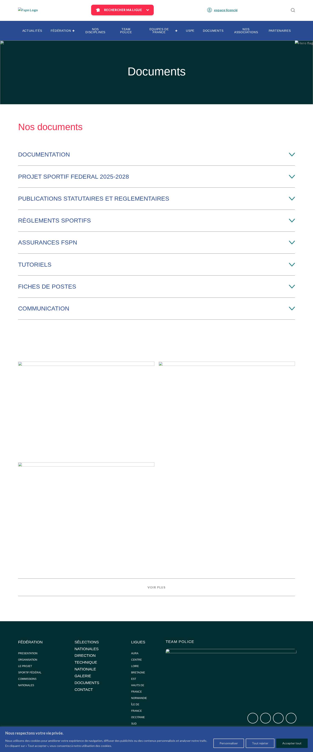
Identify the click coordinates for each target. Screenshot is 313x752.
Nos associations (246, 30)
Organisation (27, 659)
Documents (213, 30)
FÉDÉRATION (30, 642)
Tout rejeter (260, 743)
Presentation (27, 653)
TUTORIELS (35, 264)
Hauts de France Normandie (139, 692)
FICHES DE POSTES (47, 286)
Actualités (32, 30)
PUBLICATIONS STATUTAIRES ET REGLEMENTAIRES (93, 198)
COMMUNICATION (43, 308)
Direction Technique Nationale (86, 662)
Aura (134, 653)
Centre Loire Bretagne (138, 666)
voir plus (157, 587)
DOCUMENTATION (44, 154)
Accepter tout (292, 743)
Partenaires (280, 30)
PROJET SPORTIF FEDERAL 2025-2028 (73, 176)
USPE (190, 30)
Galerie (83, 676)
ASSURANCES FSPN (47, 242)
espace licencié (226, 10)
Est (133, 678)
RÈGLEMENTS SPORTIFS (54, 220)
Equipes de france (159, 30)
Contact (84, 689)
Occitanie (138, 717)
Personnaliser (229, 743)
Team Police (126, 30)
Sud (134, 723)
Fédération (61, 30)
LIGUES (138, 642)
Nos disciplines (95, 30)
